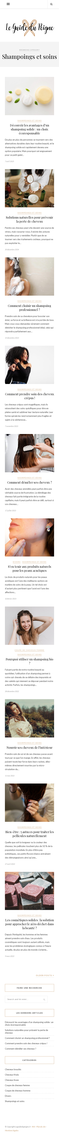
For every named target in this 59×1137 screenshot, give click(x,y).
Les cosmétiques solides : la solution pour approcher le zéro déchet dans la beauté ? (29, 924)
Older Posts (44, 975)
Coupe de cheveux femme (29, 650)
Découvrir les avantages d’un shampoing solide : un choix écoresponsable (29, 129)
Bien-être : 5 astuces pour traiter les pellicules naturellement (29, 834)
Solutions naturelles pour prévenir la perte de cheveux (29, 219)
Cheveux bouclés (13, 1069)
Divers (16, 562)
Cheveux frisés (12, 1074)
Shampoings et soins (30, 120)
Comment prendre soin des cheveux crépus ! (29, 396)
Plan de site (41, 1126)
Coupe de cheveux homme (17, 1090)
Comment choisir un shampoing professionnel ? (29, 308)
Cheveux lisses (12, 1080)
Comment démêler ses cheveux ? (29, 482)
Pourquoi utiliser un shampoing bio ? (29, 661)
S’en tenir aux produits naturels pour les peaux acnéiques (29, 569)
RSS (33, 1126)
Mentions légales (12, 1130)
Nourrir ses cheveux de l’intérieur (29, 748)
